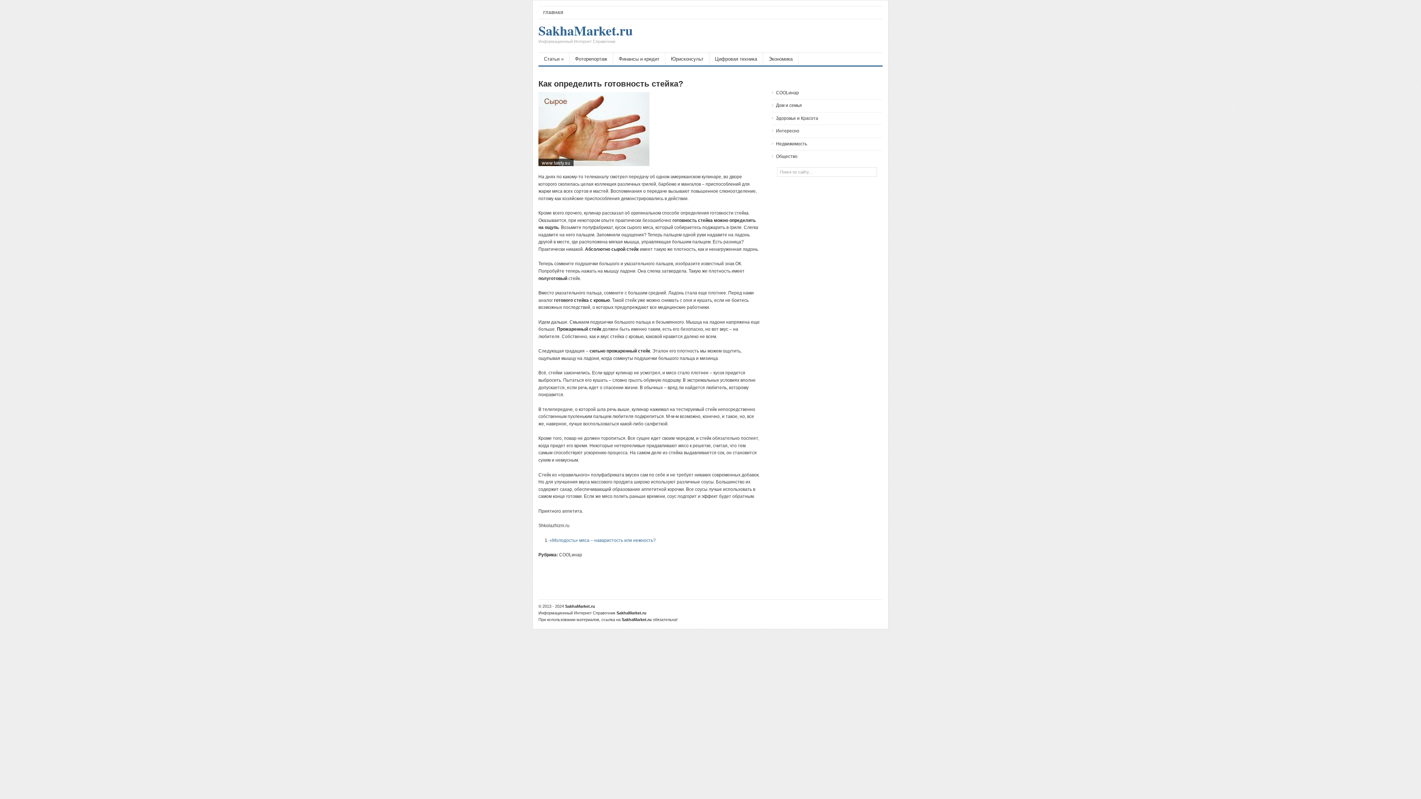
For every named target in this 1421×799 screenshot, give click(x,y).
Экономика (781, 59)
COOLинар (570, 554)
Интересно (787, 131)
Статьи (554, 59)
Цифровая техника (736, 59)
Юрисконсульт (687, 59)
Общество (786, 156)
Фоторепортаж (591, 59)
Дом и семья (789, 105)
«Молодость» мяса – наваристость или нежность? (603, 540)
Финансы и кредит (639, 59)
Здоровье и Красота (797, 118)
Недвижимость (791, 143)
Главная (553, 12)
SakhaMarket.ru (585, 34)
